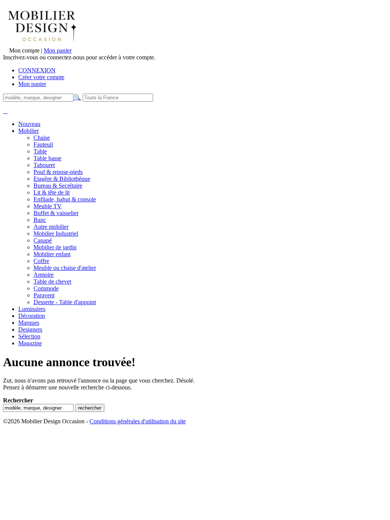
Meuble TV (48, 206)
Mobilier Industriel (56, 233)
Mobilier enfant (52, 254)
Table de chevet (52, 281)
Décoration (31, 316)
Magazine (30, 343)
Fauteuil (43, 144)
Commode (46, 288)
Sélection (29, 336)
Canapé (43, 240)
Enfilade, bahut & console (65, 199)
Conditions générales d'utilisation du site (138, 421)
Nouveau (29, 124)
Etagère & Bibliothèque (62, 178)
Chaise (42, 137)
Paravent (44, 295)
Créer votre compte (41, 77)
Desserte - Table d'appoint (65, 302)
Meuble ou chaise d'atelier (65, 268)
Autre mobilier (51, 226)
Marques (28, 322)
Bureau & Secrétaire (58, 185)
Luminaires (31, 309)
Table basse (47, 158)
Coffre (41, 261)
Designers (30, 329)
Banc (40, 220)
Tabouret (44, 165)
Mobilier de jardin (55, 247)
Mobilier (28, 131)
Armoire (44, 274)
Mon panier (58, 50)
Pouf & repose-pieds (58, 172)
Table (40, 151)
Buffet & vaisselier (56, 213)
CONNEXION (37, 70)
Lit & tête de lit (52, 192)
